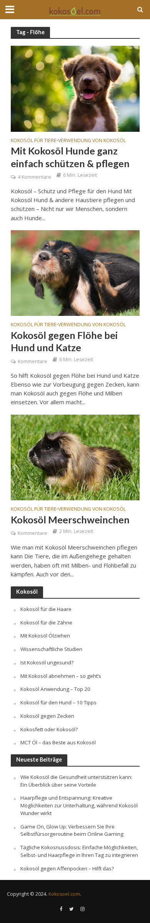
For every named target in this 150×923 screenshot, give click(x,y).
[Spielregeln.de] (75, 10)
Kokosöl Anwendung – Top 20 (55, 689)
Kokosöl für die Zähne (46, 622)
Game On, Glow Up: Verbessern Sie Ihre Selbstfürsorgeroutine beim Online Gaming (71, 830)
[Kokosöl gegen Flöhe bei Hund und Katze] (75, 272)
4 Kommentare (34, 177)
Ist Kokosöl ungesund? (46, 662)
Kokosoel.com (64, 894)
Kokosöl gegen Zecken (47, 715)
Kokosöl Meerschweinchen (70, 519)
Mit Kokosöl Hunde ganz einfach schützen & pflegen (70, 157)
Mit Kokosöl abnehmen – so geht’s (60, 675)
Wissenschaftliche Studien (51, 649)
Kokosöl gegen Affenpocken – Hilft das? (67, 868)
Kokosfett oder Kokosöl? (49, 729)
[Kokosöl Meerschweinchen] (75, 456)
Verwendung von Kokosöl (92, 141)
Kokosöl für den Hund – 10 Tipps (58, 702)
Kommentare (32, 361)
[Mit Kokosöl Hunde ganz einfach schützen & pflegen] (75, 88)
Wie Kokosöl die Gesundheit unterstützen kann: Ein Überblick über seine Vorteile (76, 781)
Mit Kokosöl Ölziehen (45, 635)
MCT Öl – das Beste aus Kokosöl (58, 742)
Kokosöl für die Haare (46, 609)
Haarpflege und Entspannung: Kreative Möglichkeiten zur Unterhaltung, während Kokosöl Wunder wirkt (79, 805)
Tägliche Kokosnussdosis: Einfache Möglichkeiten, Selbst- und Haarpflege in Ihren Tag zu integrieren (79, 851)
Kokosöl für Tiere (34, 141)
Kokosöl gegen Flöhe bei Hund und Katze (64, 341)
